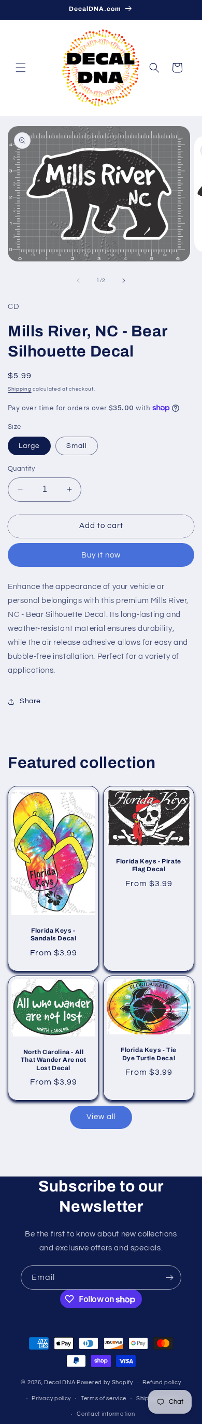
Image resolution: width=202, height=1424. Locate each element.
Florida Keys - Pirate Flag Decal (148, 865)
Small (76, 446)
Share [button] (30, 701)
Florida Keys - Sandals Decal (54, 934)
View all (101, 1117)
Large (29, 446)
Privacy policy (51, 1398)
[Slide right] (123, 280)
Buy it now (101, 555)
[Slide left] (78, 280)
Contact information (106, 1414)
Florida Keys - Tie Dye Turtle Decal (149, 1053)
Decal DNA (59, 1382)
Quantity (21, 468)
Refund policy (161, 1382)
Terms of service (103, 1398)
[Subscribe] (169, 1277)
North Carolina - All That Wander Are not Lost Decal (53, 1059)
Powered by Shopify (105, 1382)
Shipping (20, 389)
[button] (20, 67)
